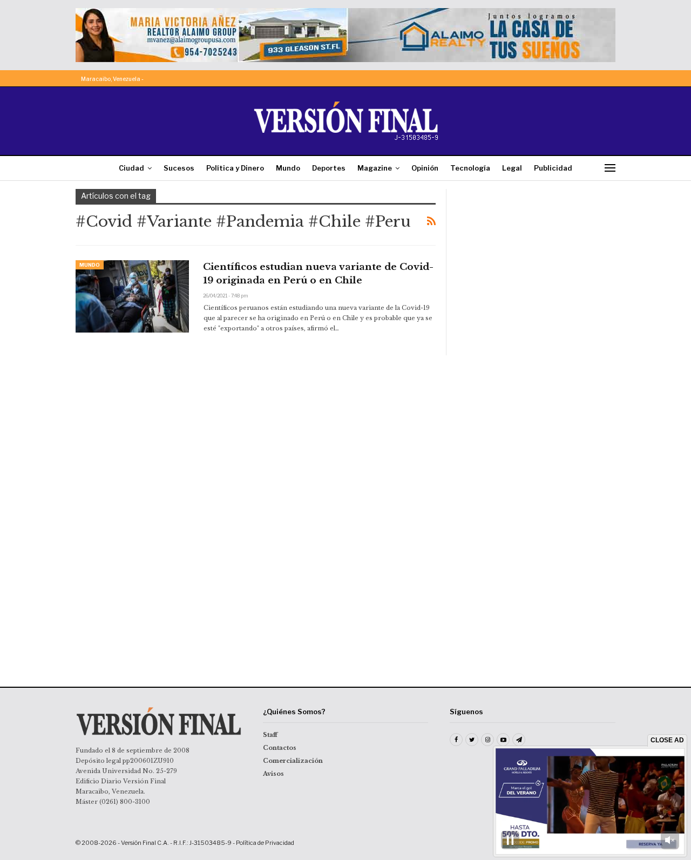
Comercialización (293, 760)
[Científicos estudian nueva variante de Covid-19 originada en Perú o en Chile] (132, 296)
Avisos (273, 773)
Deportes (329, 168)
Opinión (424, 168)
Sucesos (179, 168)
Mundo (288, 168)
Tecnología (470, 168)
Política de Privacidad (265, 843)
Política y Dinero (235, 168)
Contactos (279, 747)
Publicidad (553, 168)
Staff (270, 735)
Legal (512, 168)
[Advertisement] (538, 256)
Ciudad (131, 168)
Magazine (374, 168)
